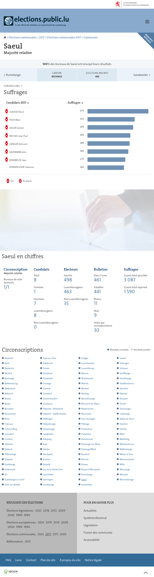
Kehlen (46, 449)
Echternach (10, 469)
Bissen (8, 398)
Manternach (87, 378)
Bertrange (9, 378)
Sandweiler (142, 75)
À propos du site (70, 560)
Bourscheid (10, 413)
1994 (27, 515)
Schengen (124, 363)
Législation (91, 525)
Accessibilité (92, 540)
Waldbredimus (127, 444)
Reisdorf (85, 454)
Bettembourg (11, 383)
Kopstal (46, 464)
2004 (11, 515)
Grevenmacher (50, 398)
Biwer (7, 403)
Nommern (86, 413)
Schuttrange (125, 378)
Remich (85, 459)
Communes (91, 37)
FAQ (8, 560)
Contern (9, 439)
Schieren (124, 368)
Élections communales (22, 37)
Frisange (47, 383)
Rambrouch (87, 439)
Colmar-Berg (11, 429)
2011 (55, 534)
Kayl (45, 444)
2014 (56, 522)
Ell (6, 474)
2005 (63, 534)
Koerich (46, 459)
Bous (7, 418)
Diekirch (9, 449)
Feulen (46, 368)
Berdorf (8, 373)
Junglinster (48, 434)
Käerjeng (47, 439)
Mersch (84, 383)
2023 (38, 511)
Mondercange (88, 398)
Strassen (124, 398)
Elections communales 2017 (64, 37)
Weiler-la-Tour (126, 454)
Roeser (84, 464)
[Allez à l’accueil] (5, 37)
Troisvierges (125, 408)
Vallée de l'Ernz (127, 418)
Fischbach (48, 373)
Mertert (85, 388)
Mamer (84, 373)
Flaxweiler (48, 378)
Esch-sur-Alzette (12, 484)
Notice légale (93, 560)
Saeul (84, 479)
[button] (147, 21)
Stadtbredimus (127, 383)
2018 (46, 511)
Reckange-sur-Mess (90, 444)
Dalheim (9, 444)
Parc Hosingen (88, 418)
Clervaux (9, 423)
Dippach (9, 459)
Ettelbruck (48, 363)
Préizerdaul (86, 429)
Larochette (48, 474)
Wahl (122, 434)
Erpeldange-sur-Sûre (14, 479)
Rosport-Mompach (90, 469)
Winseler (124, 474)
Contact (31, 560)
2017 (42, 37)
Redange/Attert (88, 449)
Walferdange (126, 449)
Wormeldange (127, 479)
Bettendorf (10, 388)
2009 (61, 511)
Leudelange (48, 484)
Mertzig (85, 393)
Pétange (85, 423)
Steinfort (124, 388)
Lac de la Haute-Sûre (53, 469)
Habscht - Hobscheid (53, 408)
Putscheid (86, 434)
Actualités (90, 511)
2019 (49, 522)
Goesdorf (47, 393)
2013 (54, 511)
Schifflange (125, 373)
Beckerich (9, 368)
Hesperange (48, 429)
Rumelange (12, 75)
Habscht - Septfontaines (54, 413)
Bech (7, 363)
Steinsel (123, 393)
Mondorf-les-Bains (90, 403)
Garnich (47, 388)
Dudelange (10, 464)
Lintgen (84, 358)
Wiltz (122, 464)
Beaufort (9, 358)
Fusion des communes (98, 532)
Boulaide (9, 408)
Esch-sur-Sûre (49, 358)
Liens (18, 560)
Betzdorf (9, 393)
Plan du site (48, 560)
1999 (19, 515)
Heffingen (48, 418)
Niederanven (87, 408)
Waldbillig (124, 439)
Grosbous (47, 403)
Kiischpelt (47, 454)
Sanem (123, 358)
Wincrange (125, 469)
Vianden (124, 423)
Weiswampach (127, 459)
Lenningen (48, 479)
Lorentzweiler (87, 363)
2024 (41, 522)
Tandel (123, 403)
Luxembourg (87, 368)
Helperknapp (49, 423)
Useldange (125, 413)
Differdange (10, 454)
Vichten (123, 429)
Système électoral (95, 518)
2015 (28, 541)
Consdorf (9, 434)
